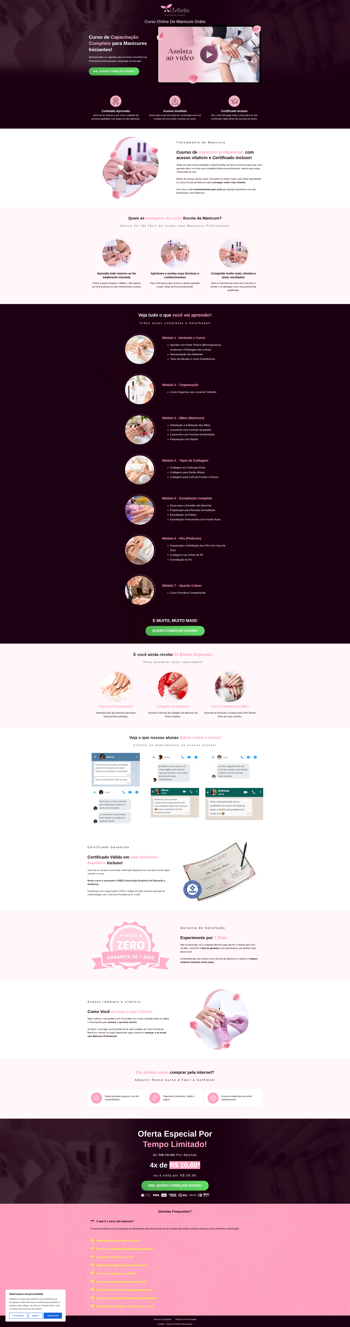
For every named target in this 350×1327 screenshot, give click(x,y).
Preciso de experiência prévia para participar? (125, 1249)
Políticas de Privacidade (186, 1319)
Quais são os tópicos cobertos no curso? (122, 1265)
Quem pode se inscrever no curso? (118, 1240)
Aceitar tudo (52, 1315)
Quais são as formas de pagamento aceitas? (124, 1290)
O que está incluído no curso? (115, 1257)
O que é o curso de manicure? (115, 1221)
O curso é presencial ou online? (116, 1273)
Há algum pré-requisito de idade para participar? (127, 1298)
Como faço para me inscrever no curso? (121, 1281)
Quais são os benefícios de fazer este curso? (125, 1306)
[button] (175, 1221)
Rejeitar (35, 1315)
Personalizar (18, 1315)
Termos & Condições (162, 1319)
